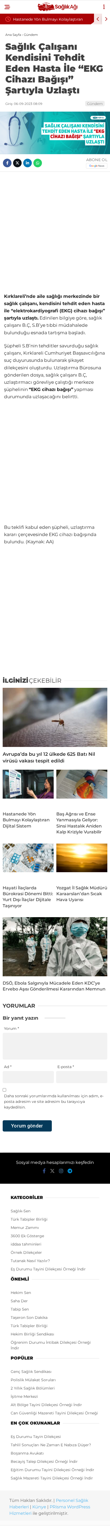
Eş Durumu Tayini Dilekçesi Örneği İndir (48, 1269)
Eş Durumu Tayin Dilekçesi (36, 1436)
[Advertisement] (55, 232)
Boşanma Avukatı (27, 1453)
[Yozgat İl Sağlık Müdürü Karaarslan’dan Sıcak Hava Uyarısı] (81, 862)
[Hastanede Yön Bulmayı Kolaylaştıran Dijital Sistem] (28, 788)
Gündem (95, 103)
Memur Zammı (25, 1227)
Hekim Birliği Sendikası (32, 1334)
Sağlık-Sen (20, 1211)
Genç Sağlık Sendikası (31, 1371)
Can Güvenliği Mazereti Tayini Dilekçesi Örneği (54, 1413)
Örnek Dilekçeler (26, 1252)
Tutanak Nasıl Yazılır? (30, 1260)
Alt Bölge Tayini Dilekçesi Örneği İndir (46, 1404)
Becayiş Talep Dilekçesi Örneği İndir (44, 1461)
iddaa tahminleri (26, 1244)
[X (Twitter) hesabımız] (52, 1171)
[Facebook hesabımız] (44, 1171)
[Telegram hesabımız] (70, 1171)
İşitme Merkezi (24, 1396)
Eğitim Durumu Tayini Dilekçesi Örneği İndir (52, 1469)
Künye (39, 1506)
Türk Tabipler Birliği (29, 1219)
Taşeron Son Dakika (29, 1317)
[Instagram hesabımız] (61, 1171)
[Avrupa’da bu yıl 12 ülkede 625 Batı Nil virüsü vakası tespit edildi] (55, 717)
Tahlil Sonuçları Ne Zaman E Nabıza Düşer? (51, 1445)
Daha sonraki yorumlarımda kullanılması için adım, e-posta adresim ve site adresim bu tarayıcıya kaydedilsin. (54, 1102)
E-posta (65, 1066)
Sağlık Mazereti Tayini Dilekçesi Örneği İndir (52, 1478)
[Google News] (96, 166)
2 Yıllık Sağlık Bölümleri (33, 1388)
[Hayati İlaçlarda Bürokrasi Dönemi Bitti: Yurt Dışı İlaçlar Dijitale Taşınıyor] (28, 862)
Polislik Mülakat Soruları (33, 1379)
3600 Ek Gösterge (27, 1235)
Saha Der (19, 1301)
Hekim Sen (21, 1292)
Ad (7, 1066)
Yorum (11, 1028)
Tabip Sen (20, 1309)
